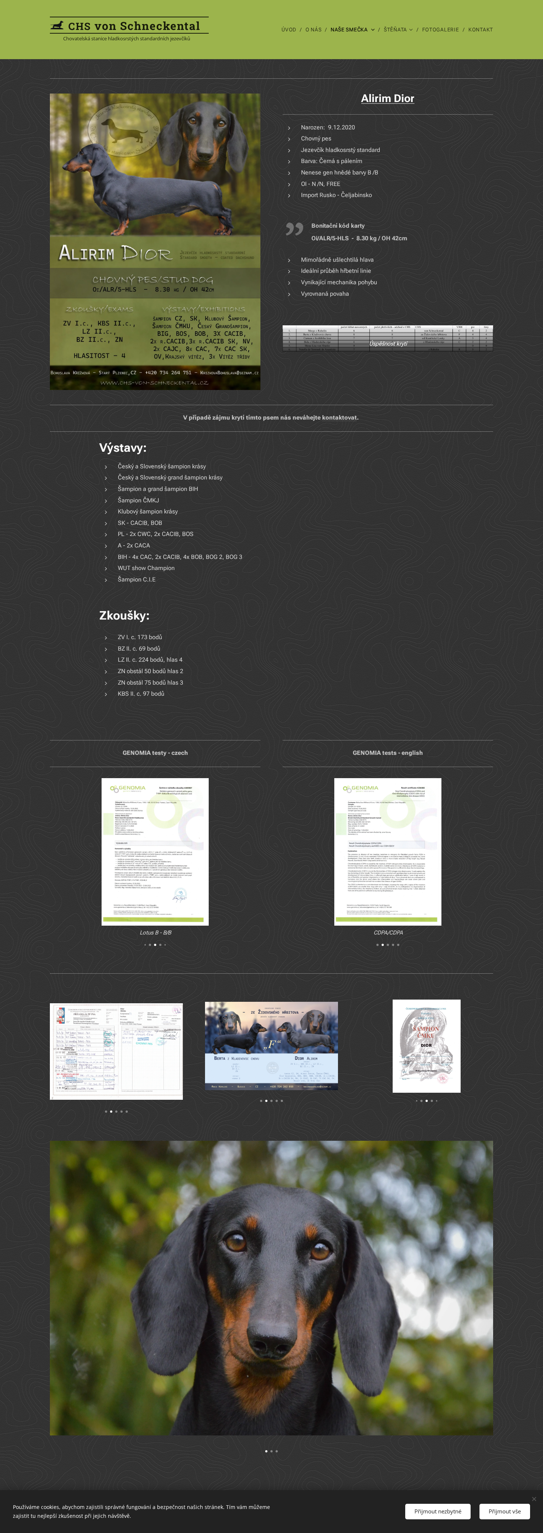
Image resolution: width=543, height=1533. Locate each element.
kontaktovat (339, 417)
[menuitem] (291, 29)
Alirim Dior (387, 98)
